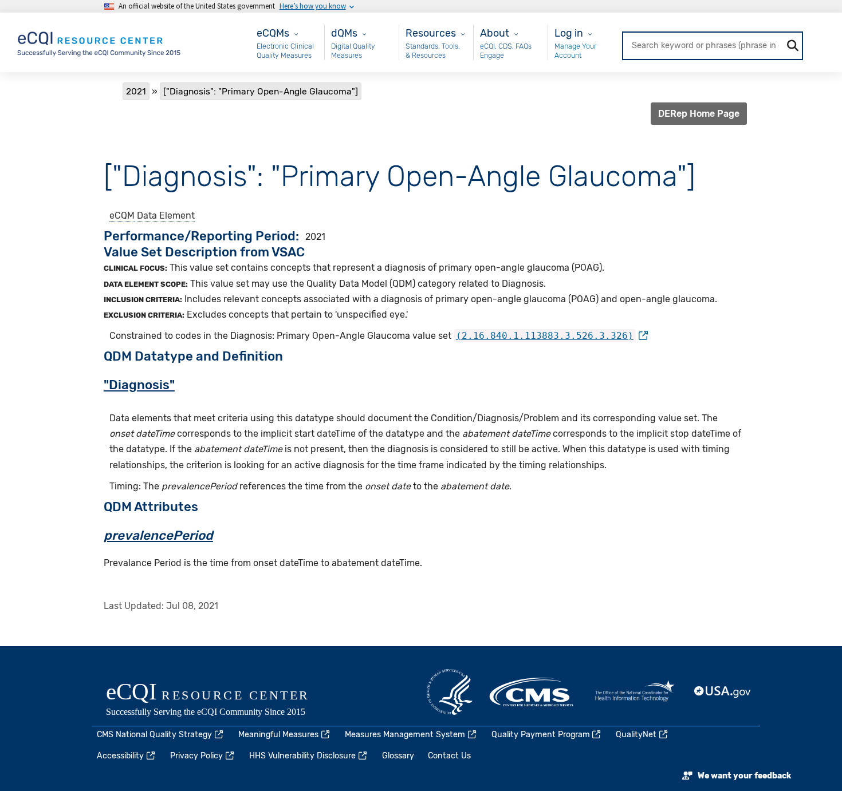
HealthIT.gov (635, 692)
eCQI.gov (220, 700)
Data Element (166, 215)
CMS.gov (532, 692)
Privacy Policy (196, 756)
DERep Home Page (698, 113)
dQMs (344, 33)
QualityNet (636, 734)
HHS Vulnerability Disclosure (302, 756)
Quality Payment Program (540, 734)
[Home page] (99, 41)
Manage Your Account (575, 51)
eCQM (122, 215)
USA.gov (722, 692)
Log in (568, 33)
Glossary (398, 756)
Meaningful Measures (278, 734)
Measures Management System (405, 734)
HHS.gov (450, 692)
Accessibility (120, 756)
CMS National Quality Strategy (154, 734)
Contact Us (449, 756)
